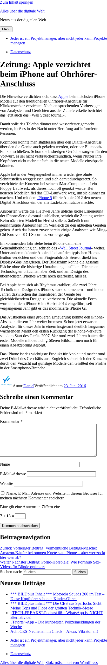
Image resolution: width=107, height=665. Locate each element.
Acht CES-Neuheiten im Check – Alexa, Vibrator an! (54, 631)
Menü (6, 29)
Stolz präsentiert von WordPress (71, 662)
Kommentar (11, 421)
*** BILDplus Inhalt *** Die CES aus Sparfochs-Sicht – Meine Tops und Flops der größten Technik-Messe (57, 605)
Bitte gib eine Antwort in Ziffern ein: (30, 507)
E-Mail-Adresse (13, 474)
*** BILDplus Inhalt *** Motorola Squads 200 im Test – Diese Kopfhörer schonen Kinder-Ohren (57, 596)
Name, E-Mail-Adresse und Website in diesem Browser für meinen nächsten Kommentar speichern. (51, 495)
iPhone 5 (44, 197)
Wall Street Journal (75, 248)
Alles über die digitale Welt (22, 11)
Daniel (28, 386)
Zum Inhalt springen (16, 2)
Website (6, 483)
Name (5, 464)
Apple (63, 96)
